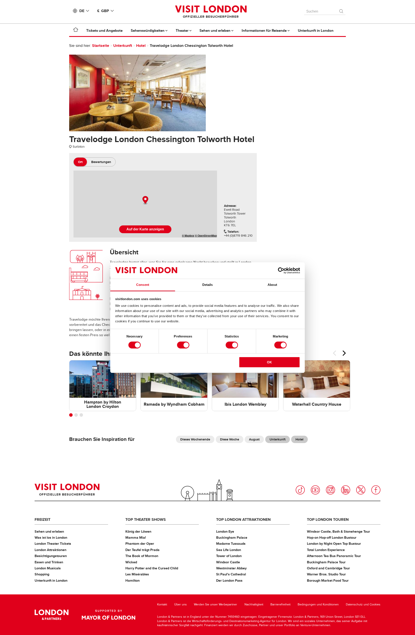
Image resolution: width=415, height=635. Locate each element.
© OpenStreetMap (206, 236)
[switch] (183, 345)
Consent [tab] (142, 285)
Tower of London (229, 555)
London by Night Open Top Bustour (334, 543)
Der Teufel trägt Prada (142, 549)
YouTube (315, 489)
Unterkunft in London (51, 580)
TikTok (300, 489)
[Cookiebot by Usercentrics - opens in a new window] (281, 270)
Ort (80, 162)
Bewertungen (101, 162)
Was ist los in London (51, 537)
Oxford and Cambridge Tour (328, 568)
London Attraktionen (50, 549)
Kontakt (162, 604)
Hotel (141, 45)
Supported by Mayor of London (108, 615)
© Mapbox (188, 236)
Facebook (375, 489)
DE (81, 11)
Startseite (100, 45)
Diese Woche (229, 439)
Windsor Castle (228, 562)
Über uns (180, 604)
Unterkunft (122, 45)
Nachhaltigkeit (253, 604)
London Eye (225, 531)
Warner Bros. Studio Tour (326, 574)
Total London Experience (326, 549)
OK (269, 362)
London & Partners (52, 615)
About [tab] (272, 285)
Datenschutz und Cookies (363, 604)
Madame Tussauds (231, 543)
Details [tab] (207, 285)
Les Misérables (137, 574)
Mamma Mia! (135, 537)
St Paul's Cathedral (231, 574)
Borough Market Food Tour (328, 580)
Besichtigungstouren (51, 555)
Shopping (42, 574)
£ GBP (103, 11)
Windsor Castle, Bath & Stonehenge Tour (338, 531)
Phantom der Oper (139, 543)
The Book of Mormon (141, 555)
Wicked (131, 562)
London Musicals (48, 568)
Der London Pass (229, 580)
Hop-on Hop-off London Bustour (331, 537)
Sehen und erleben (49, 531)
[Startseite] (75, 30)
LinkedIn (345, 489)
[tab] (80, 162)
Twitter (360, 489)
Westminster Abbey (231, 568)
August (254, 439)
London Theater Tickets (53, 543)
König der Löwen (138, 531)
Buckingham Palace (231, 537)
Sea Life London (228, 549)
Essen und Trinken (49, 562)
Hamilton (132, 580)
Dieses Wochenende (195, 439)
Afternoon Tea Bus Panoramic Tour (334, 555)
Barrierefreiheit (280, 604)
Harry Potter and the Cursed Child (151, 568)
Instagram (330, 489)
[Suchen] (341, 10)
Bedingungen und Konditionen (318, 604)
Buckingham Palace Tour (326, 562)
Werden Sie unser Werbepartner (215, 604)
